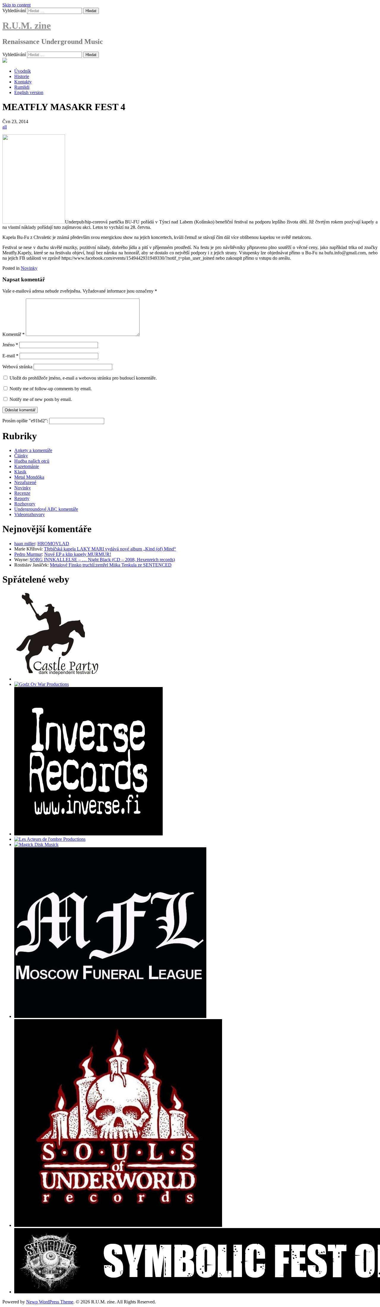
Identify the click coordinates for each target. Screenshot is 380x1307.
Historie (21, 76)
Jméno (10, 344)
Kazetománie (26, 466)
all (4, 126)
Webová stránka (17, 366)
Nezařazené (25, 482)
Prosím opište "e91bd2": (25, 420)
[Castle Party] (57, 678)
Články (21, 455)
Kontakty (23, 81)
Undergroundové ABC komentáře (46, 509)
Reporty (21, 498)
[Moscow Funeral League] (110, 1016)
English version (28, 92)
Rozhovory (24, 503)
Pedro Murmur (28, 554)
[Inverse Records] (88, 833)
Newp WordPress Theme (49, 1301)
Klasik (20, 471)
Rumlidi (21, 87)
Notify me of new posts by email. (41, 399)
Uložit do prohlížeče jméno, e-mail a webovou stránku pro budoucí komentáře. (83, 377)
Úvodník (22, 71)
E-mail (10, 355)
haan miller (24, 543)
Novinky (29, 268)
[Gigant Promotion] (36, 844)
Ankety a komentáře (33, 450)
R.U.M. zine (26, 25)
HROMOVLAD (53, 543)
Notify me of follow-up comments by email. (51, 388)
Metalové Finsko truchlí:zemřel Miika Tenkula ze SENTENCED (111, 564)
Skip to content (16, 4)
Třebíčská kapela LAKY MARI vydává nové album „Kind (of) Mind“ (110, 548)
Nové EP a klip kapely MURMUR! (77, 554)
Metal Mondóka (29, 477)
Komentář (13, 334)
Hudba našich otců (31, 461)
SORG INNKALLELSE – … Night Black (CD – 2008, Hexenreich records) (102, 559)
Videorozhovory (29, 514)
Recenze (22, 493)
